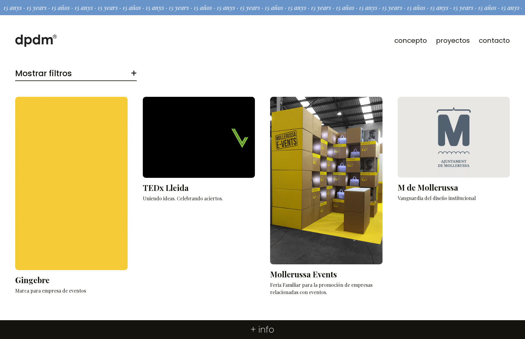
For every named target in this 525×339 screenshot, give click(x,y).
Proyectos (453, 40)
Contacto (494, 40)
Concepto (410, 40)
